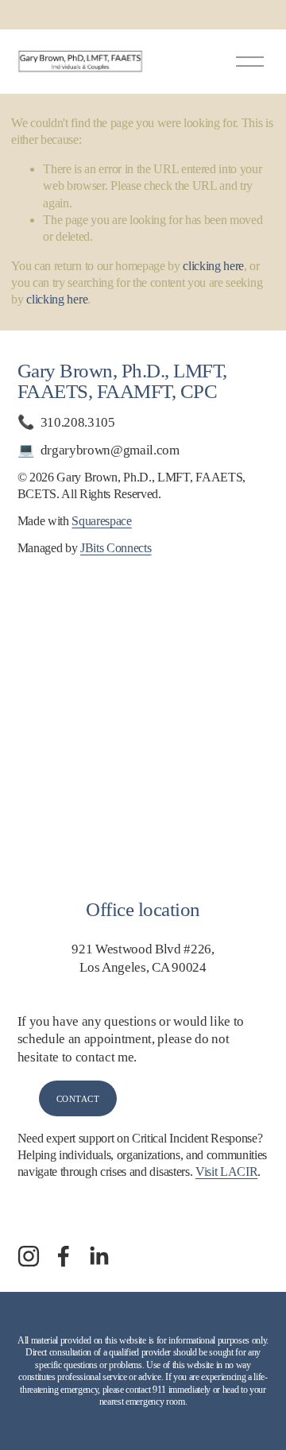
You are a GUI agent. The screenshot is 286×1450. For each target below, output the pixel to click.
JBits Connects (115, 548)
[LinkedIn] (98, 1256)
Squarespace (101, 521)
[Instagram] (28, 1256)
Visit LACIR (226, 1172)
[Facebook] (63, 1256)
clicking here (213, 266)
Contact (78, 1099)
